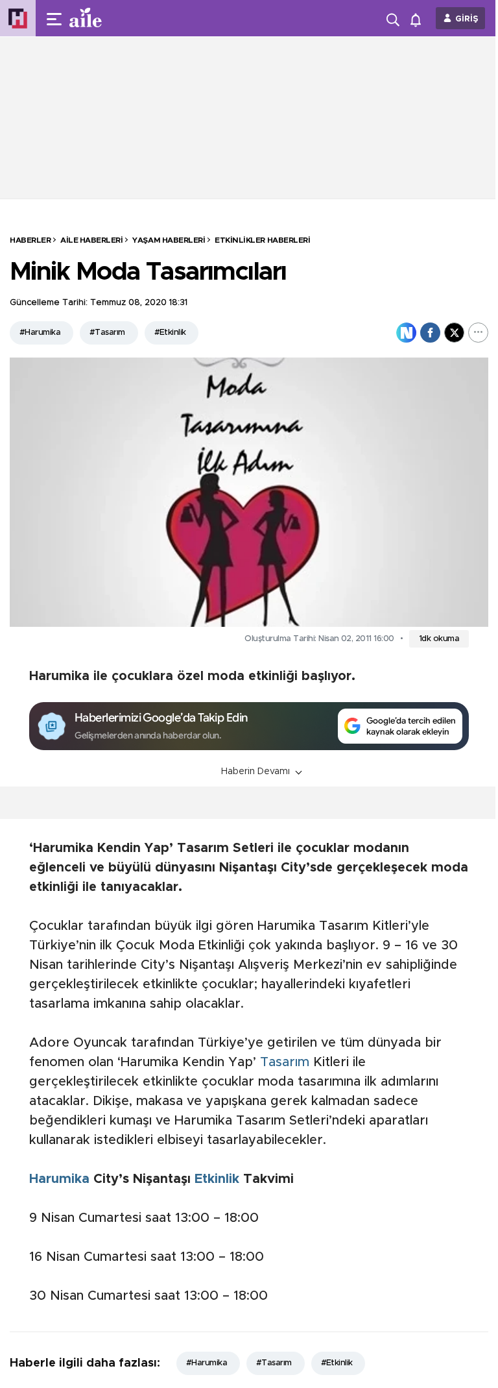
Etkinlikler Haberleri (262, 240)
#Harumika (39, 332)
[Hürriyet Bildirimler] (418, 18)
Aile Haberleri (91, 240)
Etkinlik (217, 1179)
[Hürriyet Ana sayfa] (18, 18)
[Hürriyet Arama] (394, 18)
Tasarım (284, 1062)
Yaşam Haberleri (168, 240)
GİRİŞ (467, 19)
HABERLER (30, 240)
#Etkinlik (170, 332)
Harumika (59, 1179)
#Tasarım (107, 332)
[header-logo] (111, 18)
